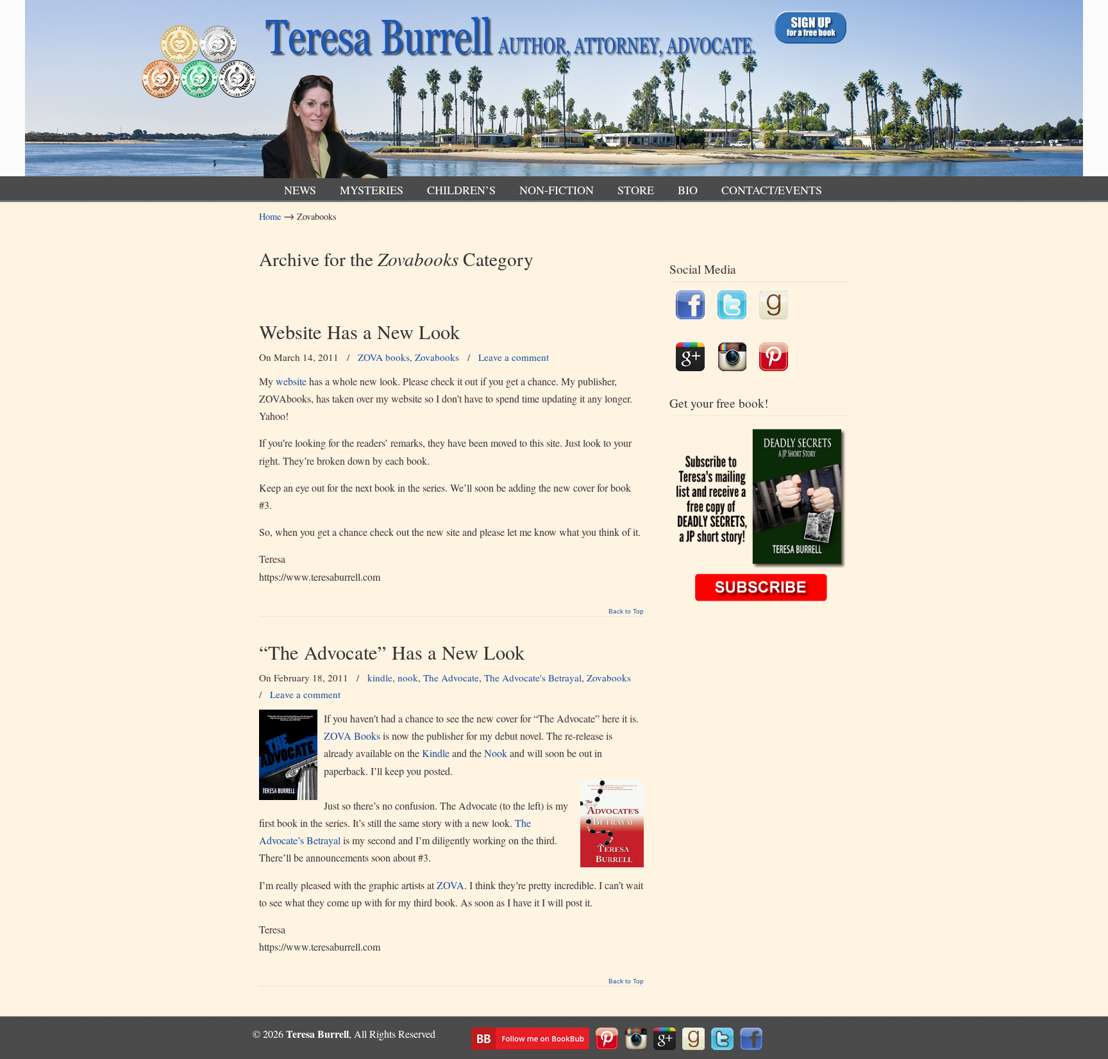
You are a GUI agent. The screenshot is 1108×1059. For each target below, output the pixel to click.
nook (408, 677)
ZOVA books (384, 357)
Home (270, 216)
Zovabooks (437, 357)
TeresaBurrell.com (507, 92)
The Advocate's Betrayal (533, 677)
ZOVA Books (353, 735)
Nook (495, 753)
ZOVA (450, 885)
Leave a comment (513, 357)
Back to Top (626, 611)
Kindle (435, 753)
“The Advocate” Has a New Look (392, 652)
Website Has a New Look (359, 332)
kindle (379, 677)
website (289, 381)
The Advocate (451, 677)
